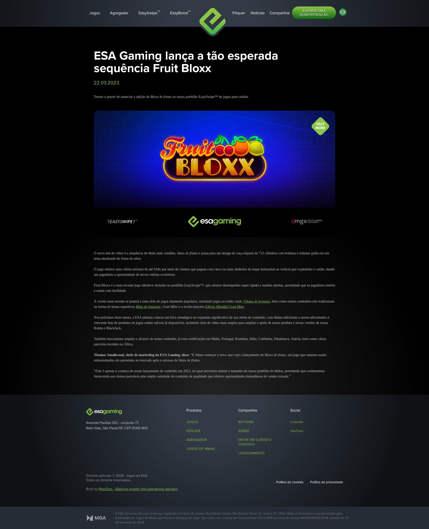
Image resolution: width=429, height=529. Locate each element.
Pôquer (193, 431)
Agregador (196, 440)
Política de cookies (289, 482)
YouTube (297, 431)
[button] (279, 12)
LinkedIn (297, 422)
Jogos (192, 422)
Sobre (243, 431)
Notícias (246, 422)
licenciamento (251, 453)
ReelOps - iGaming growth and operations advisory (138, 488)
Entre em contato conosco (255, 442)
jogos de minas (200, 448)
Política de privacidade (326, 482)
